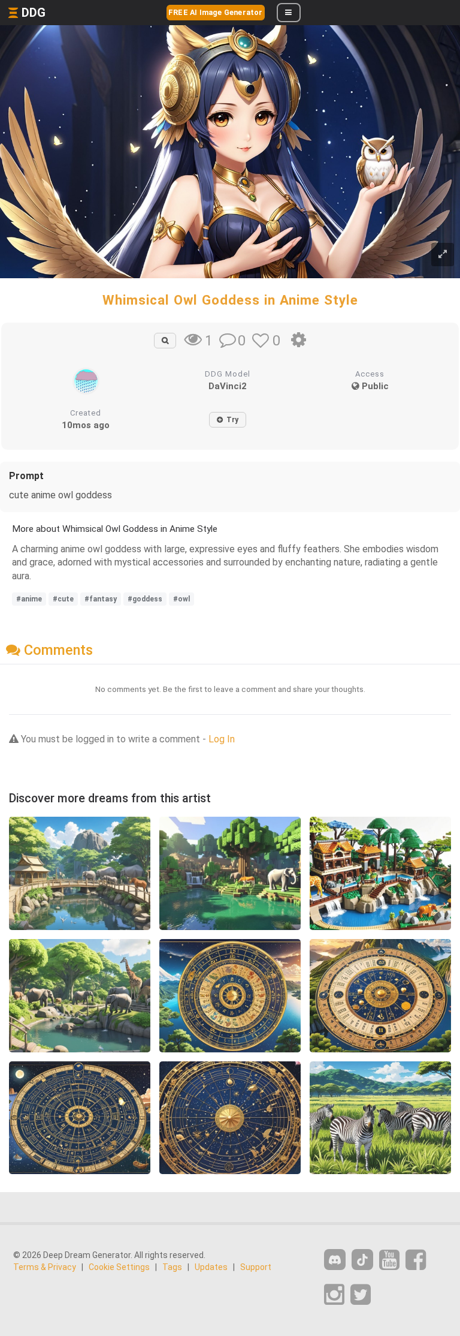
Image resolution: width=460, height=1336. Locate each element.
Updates (211, 1267)
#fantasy (100, 599)
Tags (172, 1267)
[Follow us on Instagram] (334, 1295)
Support (255, 1267)
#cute (63, 599)
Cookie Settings (119, 1267)
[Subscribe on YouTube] (389, 1260)
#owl (181, 599)
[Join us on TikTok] (362, 1259)
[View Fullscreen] (442, 254)
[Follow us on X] (360, 1295)
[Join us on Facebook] (415, 1260)
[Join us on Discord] (335, 1259)
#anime (29, 599)
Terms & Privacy (44, 1267)
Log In (221, 739)
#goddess (145, 599)
